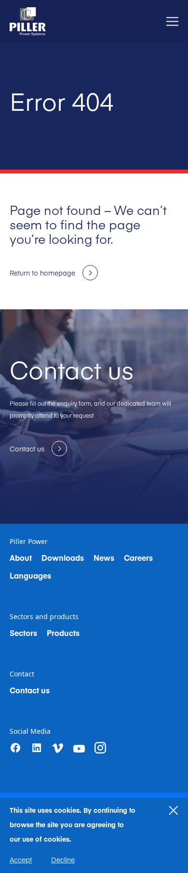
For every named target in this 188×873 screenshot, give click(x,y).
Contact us (30, 690)
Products (63, 632)
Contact (22, 674)
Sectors (23, 632)
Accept (21, 859)
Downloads (62, 557)
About (21, 557)
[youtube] (79, 748)
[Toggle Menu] (172, 21)
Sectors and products (44, 616)
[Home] (28, 21)
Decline (63, 859)
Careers (138, 557)
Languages (30, 575)
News (104, 557)
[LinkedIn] (36, 748)
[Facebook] (15, 748)
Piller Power (29, 541)
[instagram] (100, 748)
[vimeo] (58, 748)
